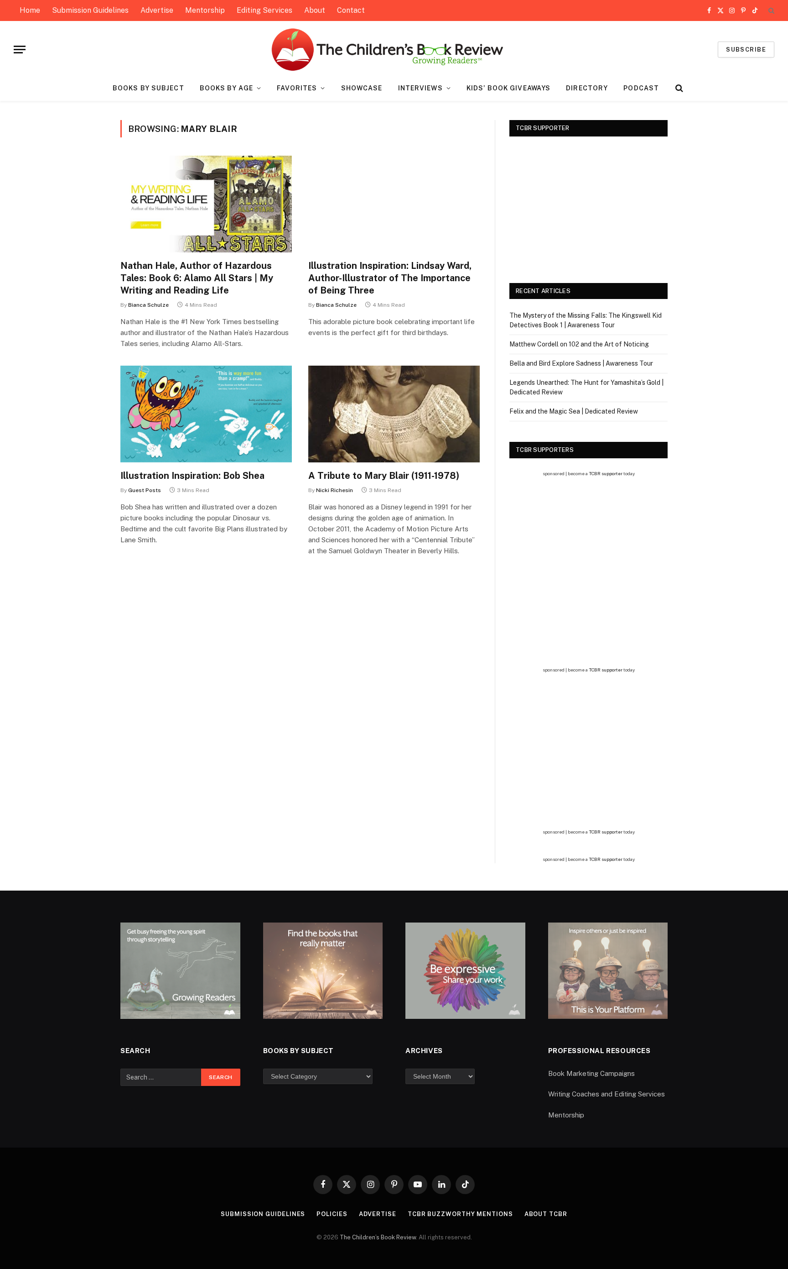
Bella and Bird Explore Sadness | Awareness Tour (581, 363)
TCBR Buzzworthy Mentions (460, 1214)
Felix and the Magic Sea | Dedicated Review (573, 411)
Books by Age (226, 88)
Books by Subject (148, 88)
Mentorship (205, 10)
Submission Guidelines (90, 10)
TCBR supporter (605, 473)
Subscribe (746, 49)
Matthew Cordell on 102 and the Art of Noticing (579, 344)
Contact (351, 10)
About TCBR (545, 1214)
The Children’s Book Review (378, 1237)
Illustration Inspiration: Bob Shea (192, 475)
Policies (331, 1214)
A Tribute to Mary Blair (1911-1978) (383, 475)
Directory (587, 88)
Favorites (297, 88)
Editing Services (264, 10)
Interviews (420, 88)
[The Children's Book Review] (394, 49)
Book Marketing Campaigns (591, 1073)
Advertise (156, 10)
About (314, 10)
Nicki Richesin (334, 490)
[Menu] (20, 49)
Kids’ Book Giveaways (508, 88)
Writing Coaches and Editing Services (606, 1094)
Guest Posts (144, 490)
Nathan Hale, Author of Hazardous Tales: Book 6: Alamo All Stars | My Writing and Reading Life (196, 278)
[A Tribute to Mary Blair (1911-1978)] (394, 414)
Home (30, 10)
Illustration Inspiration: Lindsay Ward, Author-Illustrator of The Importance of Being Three (390, 278)
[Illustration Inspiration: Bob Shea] (206, 414)
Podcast (641, 88)
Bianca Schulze (148, 305)
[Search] (770, 10)
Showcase (362, 88)
